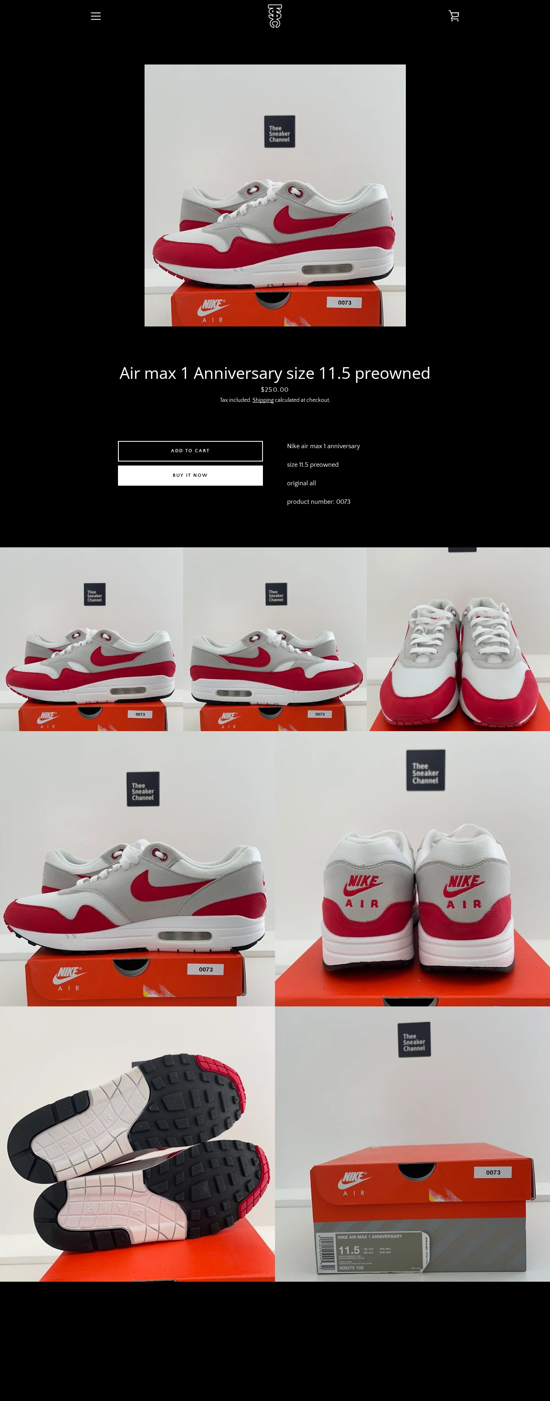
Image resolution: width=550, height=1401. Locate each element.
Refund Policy (311, 1338)
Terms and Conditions (198, 1338)
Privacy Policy (260, 1338)
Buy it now (190, 475)
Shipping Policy (362, 1338)
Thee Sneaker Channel (281, 1369)
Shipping (263, 400)
